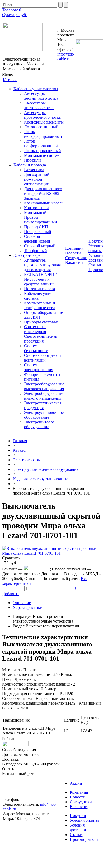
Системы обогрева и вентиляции (42, 357)
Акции (76, 783)
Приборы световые (41, 322)
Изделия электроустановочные (40, 479)
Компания (79, 792)
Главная (20, 441)
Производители (84, 839)
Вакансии (74, 262)
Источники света (39, 288)
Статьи (94, 265)
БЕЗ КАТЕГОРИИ (41, 274)
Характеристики (28, 607)
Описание (22, 602)
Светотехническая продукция (40, 338)
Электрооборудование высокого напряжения (44, 386)
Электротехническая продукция (42, 405)
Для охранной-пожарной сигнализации (37, 179)
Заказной (32, 198)
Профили (32, 160)
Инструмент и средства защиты (39, 281)
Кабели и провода (29, 165)
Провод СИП (36, 227)
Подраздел (22, 616)
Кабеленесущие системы (35, 88)
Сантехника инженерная (35, 329)
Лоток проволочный (42, 150)
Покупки (78, 815)
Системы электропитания (38, 367)
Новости (73, 253)
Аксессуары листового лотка (39, 105)
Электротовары (27, 255)
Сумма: (8, 14)
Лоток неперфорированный (43, 134)
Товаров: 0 (11, 10)
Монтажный (35, 212)
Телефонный (35, 250)
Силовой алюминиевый (37, 238)
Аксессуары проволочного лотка (42, 115)
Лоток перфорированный (41, 143)
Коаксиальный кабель (43, 203)
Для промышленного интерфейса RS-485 (43, 191)
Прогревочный (37, 231)
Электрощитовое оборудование (39, 424)
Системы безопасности (36, 348)
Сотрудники (76, 257)
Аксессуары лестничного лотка (41, 96)
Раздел (19, 626)
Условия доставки (78, 827)
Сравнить (11, 558)
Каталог (20, 450)
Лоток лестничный (41, 127)
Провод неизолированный (40, 219)
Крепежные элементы (44, 122)
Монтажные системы (43, 155)
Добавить (10, 593)
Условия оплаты (84, 820)
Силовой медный (39, 246)
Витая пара (34, 169)
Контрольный (36, 208)
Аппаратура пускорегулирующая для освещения (42, 265)
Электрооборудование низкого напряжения (44, 395)
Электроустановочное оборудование (44, 414)
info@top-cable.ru (65, 56)
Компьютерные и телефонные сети (39, 305)
